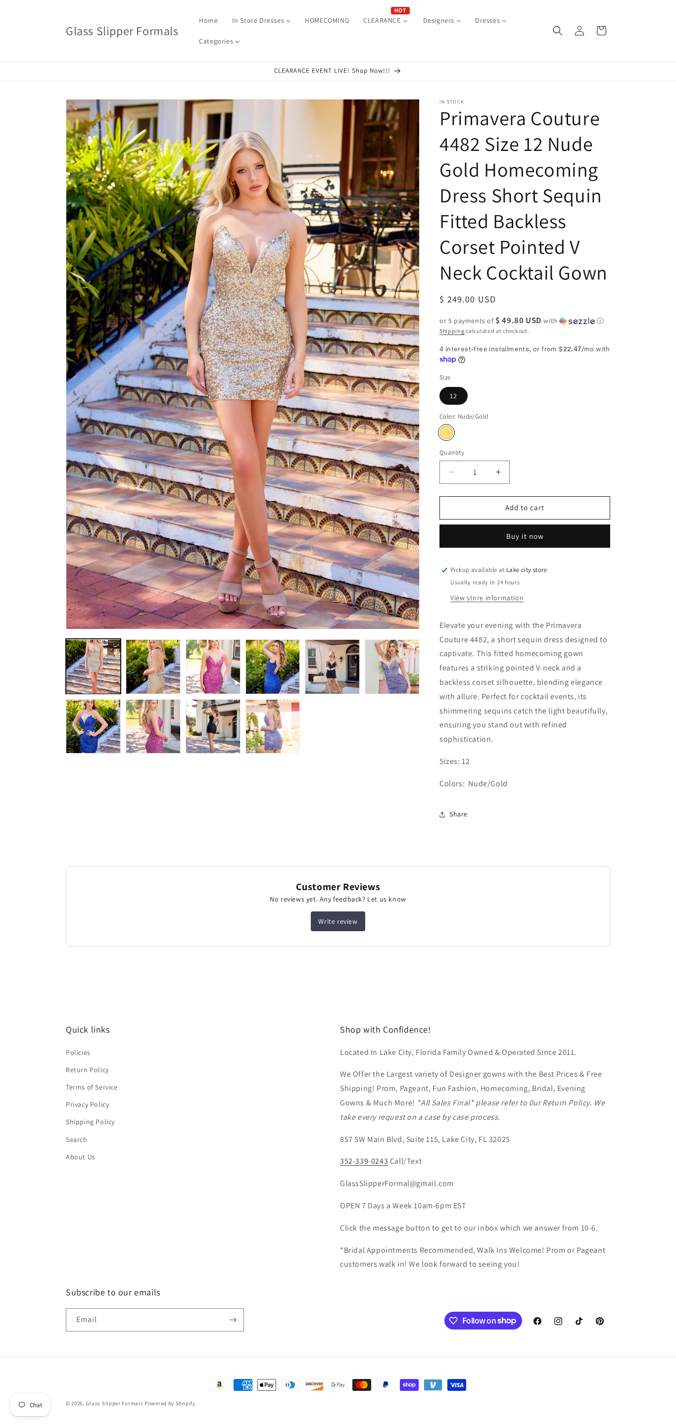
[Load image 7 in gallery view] (93, 726)
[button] (558, 31)
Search (77, 1139)
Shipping (452, 330)
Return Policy (87, 1069)
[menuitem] (208, 20)
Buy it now (525, 536)
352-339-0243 (364, 1161)
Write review (337, 921)
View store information (487, 597)
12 (453, 395)
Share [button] (458, 813)
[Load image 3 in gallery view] (213, 666)
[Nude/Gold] (446, 432)
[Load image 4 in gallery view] (272, 666)
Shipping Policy (90, 1121)
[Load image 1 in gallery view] (93, 666)
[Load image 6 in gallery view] (392, 666)
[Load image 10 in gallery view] (272, 726)
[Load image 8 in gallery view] (153, 726)
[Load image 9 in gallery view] (213, 726)
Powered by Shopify (170, 1403)
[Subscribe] (232, 1319)
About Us (81, 1156)
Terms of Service (92, 1087)
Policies (78, 1052)
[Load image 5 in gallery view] (332, 666)
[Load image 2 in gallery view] (153, 666)
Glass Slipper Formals (115, 1403)
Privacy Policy (87, 1104)
